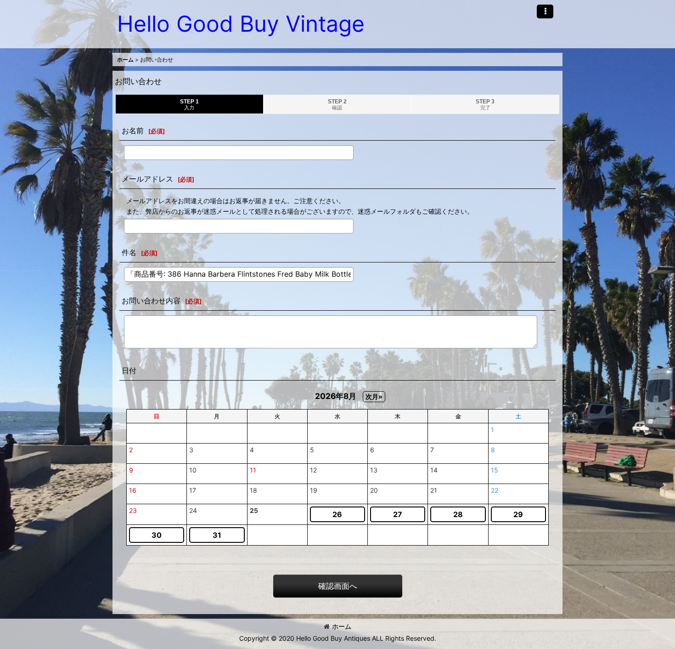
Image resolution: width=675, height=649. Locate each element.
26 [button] (337, 514)
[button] (545, 11)
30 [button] (157, 535)
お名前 (133, 130)
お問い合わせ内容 (151, 300)
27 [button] (397, 514)
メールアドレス (147, 178)
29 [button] (518, 514)
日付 (129, 370)
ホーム (341, 626)
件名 (129, 252)
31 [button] (217, 535)
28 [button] (458, 514)
